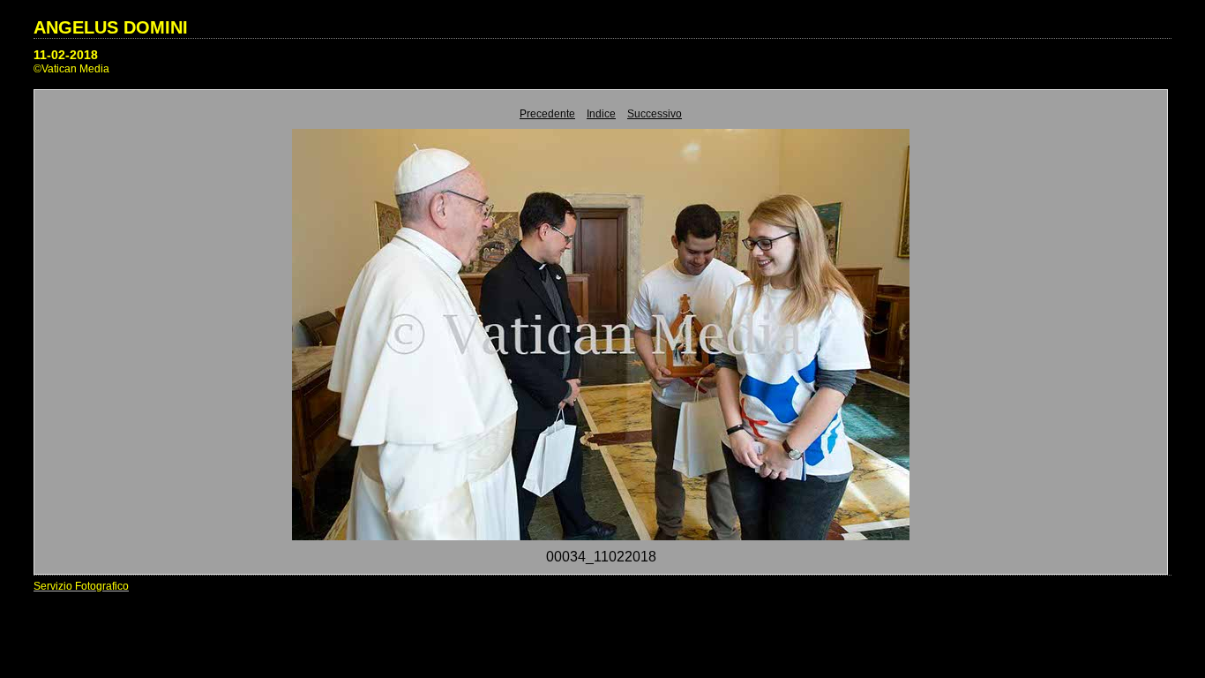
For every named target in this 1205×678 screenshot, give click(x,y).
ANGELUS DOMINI (111, 27)
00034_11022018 (601, 556)
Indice (601, 114)
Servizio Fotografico (81, 586)
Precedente (547, 114)
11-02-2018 (66, 55)
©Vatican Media (71, 69)
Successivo (654, 114)
